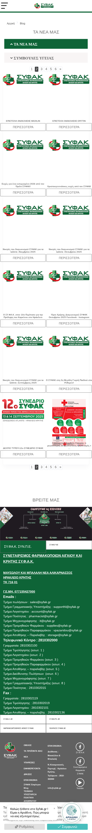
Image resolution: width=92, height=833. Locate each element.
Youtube (80, 788)
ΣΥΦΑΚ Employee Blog (32, 786)
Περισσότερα (23, 127)
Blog (22, 23)
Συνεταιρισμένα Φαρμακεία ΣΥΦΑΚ (80, 770)
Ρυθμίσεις (26, 827)
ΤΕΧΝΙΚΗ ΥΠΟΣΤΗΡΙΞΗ (30, 793)
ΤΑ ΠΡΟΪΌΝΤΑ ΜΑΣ (33, 751)
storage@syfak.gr (60, 635)
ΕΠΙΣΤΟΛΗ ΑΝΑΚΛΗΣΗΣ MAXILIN (23, 121)
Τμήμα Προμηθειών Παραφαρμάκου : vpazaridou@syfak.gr (42, 630)
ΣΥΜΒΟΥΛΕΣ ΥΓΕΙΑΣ (33, 58)
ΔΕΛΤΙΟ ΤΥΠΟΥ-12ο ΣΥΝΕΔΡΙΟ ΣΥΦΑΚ (23, 448)
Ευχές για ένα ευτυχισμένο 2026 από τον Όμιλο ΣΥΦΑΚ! (23, 185)
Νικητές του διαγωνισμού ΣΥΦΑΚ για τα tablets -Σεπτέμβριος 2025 (23, 381)
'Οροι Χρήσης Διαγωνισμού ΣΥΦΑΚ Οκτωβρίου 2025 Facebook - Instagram (69, 316)
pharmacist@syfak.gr (43, 616)
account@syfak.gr (43, 611)
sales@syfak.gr (40, 602)
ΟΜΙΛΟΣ (27, 745)
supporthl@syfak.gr (66, 606)
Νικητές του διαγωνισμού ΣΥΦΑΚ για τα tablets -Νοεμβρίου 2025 (23, 250)
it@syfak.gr (47, 621)
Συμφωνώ (69, 827)
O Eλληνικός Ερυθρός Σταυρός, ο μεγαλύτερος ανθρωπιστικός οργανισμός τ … (69, 445)
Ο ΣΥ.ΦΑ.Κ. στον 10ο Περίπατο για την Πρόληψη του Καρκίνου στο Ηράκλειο (23, 316)
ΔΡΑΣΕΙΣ (28, 774)
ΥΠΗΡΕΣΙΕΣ (29, 763)
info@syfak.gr (54, 788)
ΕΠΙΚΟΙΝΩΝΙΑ (30, 780)
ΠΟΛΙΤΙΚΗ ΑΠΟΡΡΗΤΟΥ (30, 799)
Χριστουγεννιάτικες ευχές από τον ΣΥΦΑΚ (69, 186)
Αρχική (11, 23)
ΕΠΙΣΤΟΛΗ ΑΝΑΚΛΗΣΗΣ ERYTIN (69, 121)
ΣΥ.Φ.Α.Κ (80, 753)
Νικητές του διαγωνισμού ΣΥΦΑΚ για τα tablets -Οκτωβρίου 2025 (69, 250)
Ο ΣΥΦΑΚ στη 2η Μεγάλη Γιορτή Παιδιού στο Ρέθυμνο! (69, 381)
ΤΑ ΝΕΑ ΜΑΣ (25, 44)
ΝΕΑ (26, 757)
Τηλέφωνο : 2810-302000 (56, 777)
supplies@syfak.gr (59, 625)
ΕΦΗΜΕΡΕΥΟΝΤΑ (32, 769)
